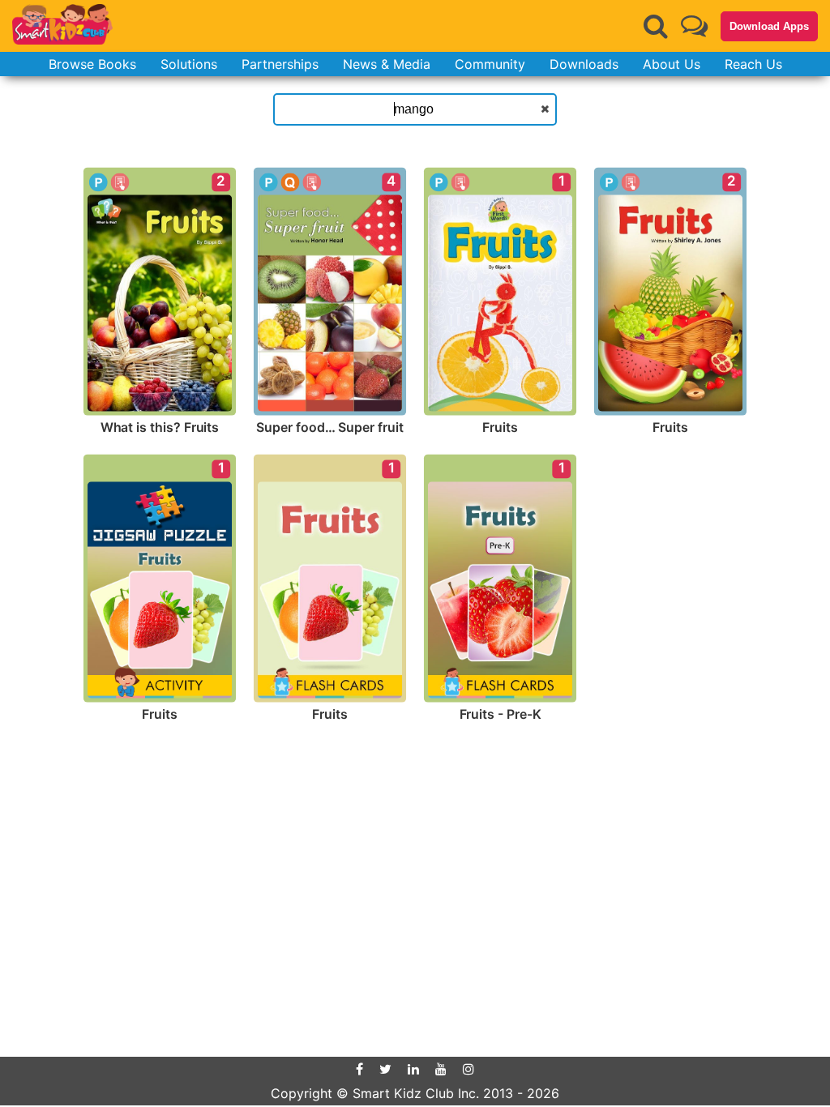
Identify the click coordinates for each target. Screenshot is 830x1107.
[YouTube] (441, 1069)
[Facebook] (359, 1069)
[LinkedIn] (413, 1069)
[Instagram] (468, 1069)
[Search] (656, 26)
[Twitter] (385, 1069)
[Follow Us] (694, 25)
